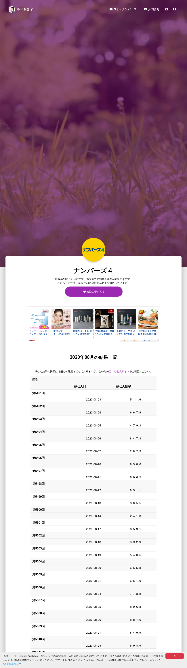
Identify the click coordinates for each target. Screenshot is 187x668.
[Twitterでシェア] (166, 9)
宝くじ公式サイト (119, 371)
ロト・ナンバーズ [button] (124, 9)
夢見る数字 (25, 9)
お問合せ (153, 9)
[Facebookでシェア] (174, 9)
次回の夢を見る (95, 291)
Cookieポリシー (12, 663)
